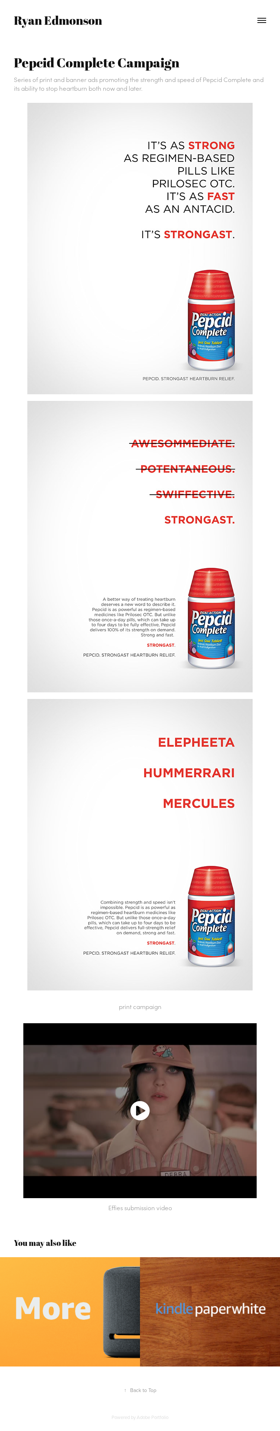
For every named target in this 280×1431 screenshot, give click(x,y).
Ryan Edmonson (58, 20)
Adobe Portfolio (152, 1417)
